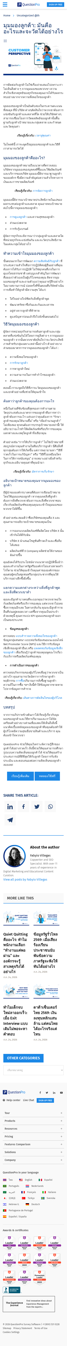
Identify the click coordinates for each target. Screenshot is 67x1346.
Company (10, 1160)
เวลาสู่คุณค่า (42, 135)
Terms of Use (40, 1328)
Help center (13, 1100)
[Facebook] (23, 806)
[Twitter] (36, 806)
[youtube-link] (61, 1092)
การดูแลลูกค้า (18, 217)
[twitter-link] (47, 1092)
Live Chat (28, 1100)
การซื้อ (20, 680)
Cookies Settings (11, 1332)
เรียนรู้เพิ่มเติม (20, 776)
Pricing (9, 1136)
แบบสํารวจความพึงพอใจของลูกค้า (36, 636)
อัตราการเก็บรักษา (43, 471)
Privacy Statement (22, 1328)
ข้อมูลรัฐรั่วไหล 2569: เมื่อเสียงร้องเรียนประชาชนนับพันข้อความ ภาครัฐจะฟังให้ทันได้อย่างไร (46, 950)
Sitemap (7, 1328)
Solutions (10, 1152)
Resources (11, 1128)
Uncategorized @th (28, 15)
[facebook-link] (40, 1092)
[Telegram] (10, 820)
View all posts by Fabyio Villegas (25, 879)
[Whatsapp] (50, 806)
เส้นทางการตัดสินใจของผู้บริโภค (42, 698)
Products (10, 1121)
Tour (7, 1113)
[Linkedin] (10, 806)
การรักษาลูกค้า (19, 363)
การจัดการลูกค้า (42, 191)
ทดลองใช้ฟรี (47, 776)
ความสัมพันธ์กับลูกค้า (47, 261)
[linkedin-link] (54, 1092)
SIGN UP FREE (55, 4)
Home (6, 15)
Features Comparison (17, 1144)
